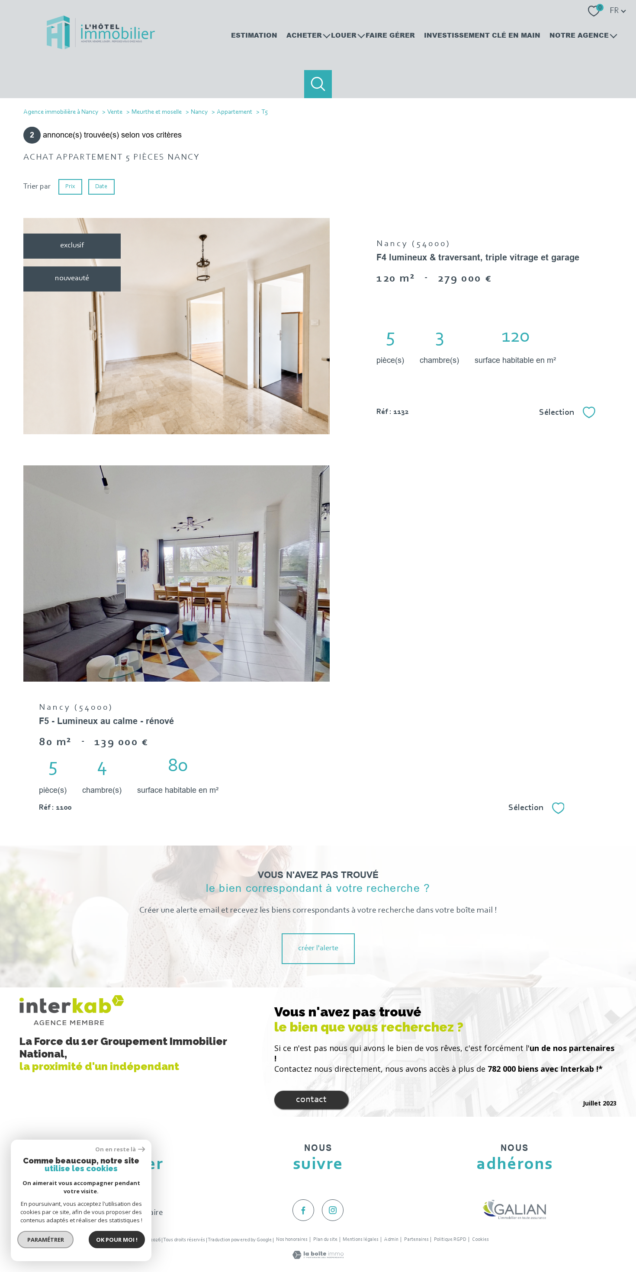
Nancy (199, 112)
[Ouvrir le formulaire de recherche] (318, 84)
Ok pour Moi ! (117, 1239)
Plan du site (325, 1239)
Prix (70, 186)
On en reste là (115, 1149)
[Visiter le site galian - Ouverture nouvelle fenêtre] (514, 1209)
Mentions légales (361, 1239)
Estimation (254, 34)
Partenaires (416, 1239)
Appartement (234, 112)
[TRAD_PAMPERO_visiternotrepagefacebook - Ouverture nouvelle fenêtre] (303, 1210)
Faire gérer (390, 34)
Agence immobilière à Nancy (60, 112)
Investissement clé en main (482, 34)
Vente (114, 112)
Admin (391, 1239)
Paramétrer (45, 1239)
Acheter (304, 34)
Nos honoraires (292, 1239)
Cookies (480, 1239)
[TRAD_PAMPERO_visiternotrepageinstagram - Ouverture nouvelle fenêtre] (333, 1210)
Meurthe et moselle (157, 112)
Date (102, 186)
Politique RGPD (450, 1239)
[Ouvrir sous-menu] (326, 35)
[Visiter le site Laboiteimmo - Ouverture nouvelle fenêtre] (318, 1257)
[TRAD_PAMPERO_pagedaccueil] (101, 47)
